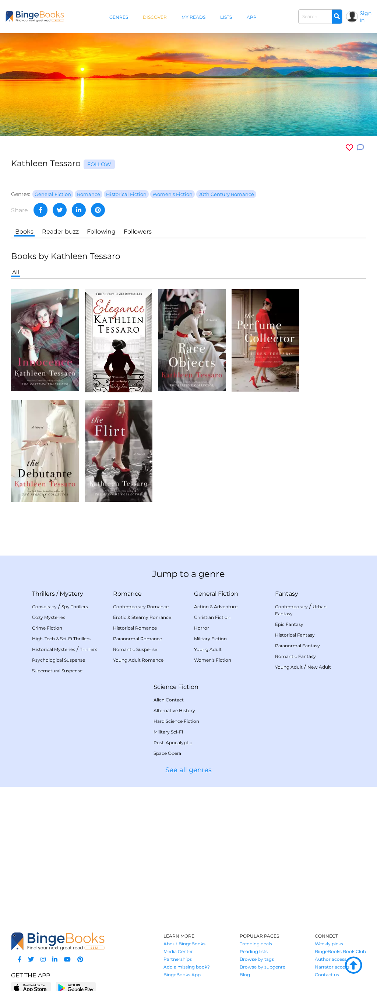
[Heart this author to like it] (349, 147)
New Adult (319, 667)
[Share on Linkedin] (79, 210)
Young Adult (208, 649)
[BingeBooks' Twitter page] (31, 959)
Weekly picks (329, 943)
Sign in (365, 16)
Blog (245, 974)
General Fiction (216, 593)
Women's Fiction (212, 660)
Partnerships (177, 959)
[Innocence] (45, 339)
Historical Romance (135, 628)
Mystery (71, 593)
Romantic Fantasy (295, 656)
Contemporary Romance (141, 606)
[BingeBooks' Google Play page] (76, 987)
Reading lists (254, 951)
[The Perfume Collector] (265, 339)
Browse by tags (257, 959)
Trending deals (256, 943)
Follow (99, 164)
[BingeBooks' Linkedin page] (54, 959)
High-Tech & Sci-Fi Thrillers (61, 638)
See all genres (188, 770)
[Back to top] (353, 965)
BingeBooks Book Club (340, 951)
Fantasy (286, 593)
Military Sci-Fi (168, 732)
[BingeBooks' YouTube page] (67, 959)
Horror (201, 628)
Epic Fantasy (289, 624)
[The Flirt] (118, 450)
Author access (330, 959)
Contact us (327, 974)
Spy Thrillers (74, 606)
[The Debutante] (45, 450)
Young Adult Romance (138, 660)
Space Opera (167, 753)
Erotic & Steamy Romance (142, 617)
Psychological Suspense (58, 660)
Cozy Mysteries (48, 617)
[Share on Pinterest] (98, 210)
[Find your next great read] (35, 16)
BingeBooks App (182, 974)
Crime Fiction (47, 628)
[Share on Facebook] (40, 210)
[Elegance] (118, 340)
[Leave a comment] (360, 147)
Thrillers (43, 593)
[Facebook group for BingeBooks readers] (19, 959)
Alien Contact (169, 700)
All (15, 272)
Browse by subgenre (262, 967)
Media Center (178, 951)
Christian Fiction (212, 617)
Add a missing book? (186, 967)
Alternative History (174, 710)
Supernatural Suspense (57, 670)
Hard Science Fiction (176, 721)
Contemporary (291, 606)
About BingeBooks (184, 943)
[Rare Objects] (192, 339)
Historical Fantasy (295, 635)
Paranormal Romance (137, 638)
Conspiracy (44, 606)
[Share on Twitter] (60, 210)
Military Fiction (210, 638)
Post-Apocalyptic (173, 742)
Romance (127, 593)
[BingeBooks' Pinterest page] (80, 959)
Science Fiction (176, 686)
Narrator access (332, 967)
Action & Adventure (215, 606)
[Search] (337, 17)
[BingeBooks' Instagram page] (43, 959)
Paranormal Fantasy (297, 645)
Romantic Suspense (135, 649)
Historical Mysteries (53, 649)
